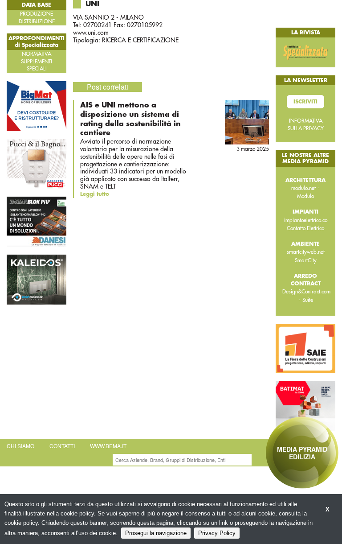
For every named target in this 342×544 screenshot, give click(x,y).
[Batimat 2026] (305, 405)
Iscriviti (305, 101)
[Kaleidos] (36, 279)
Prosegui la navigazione (156, 533)
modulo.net (303, 188)
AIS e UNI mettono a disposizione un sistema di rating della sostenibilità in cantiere (130, 119)
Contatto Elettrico (305, 228)
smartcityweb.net (306, 252)
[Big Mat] (36, 105)
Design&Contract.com (306, 291)
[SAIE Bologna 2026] (305, 347)
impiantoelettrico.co (305, 220)
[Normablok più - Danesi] (36, 221)
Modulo (305, 196)
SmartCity (306, 260)
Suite (307, 300)
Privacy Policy (217, 533)
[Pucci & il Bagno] (36, 163)
